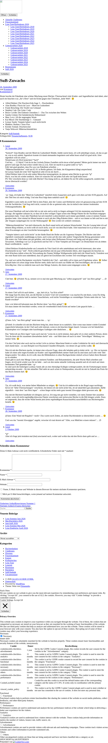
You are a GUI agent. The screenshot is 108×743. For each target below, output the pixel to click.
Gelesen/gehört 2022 (19, 57)
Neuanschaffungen (19, 136)
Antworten (9, 186)
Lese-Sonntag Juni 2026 (15, 519)
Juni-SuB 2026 (11, 523)
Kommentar (5, 470)
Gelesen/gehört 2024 (19, 62)
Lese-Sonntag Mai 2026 (15, 526)
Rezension (9, 567)
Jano (7, 272)
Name (3, 475)
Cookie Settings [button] (6, 600)
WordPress (20, 584)
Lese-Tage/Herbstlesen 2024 (22, 41)
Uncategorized (11, 574)
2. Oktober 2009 (12, 429)
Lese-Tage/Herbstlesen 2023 (22, 38)
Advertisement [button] (6, 722)
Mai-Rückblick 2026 (14, 521)
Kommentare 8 (6, 92)
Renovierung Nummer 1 (17, 503)
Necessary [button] (4, 633)
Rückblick (9, 570)
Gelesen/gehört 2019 (19, 50)
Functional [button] (4, 693)
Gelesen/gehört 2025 (19, 64)
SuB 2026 (9, 69)
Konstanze (8, 89)
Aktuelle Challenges (13, 20)
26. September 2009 (8, 87)
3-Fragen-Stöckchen (15, 506)
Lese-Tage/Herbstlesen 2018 (22, 27)
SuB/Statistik (14, 133)
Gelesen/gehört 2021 (19, 55)
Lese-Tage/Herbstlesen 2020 (22, 31)
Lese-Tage (9, 563)
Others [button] (3, 732)
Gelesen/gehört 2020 (19, 53)
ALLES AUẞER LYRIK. (23, 579)
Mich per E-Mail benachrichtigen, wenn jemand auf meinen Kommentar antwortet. (37, 494)
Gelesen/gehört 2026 (14, 46)
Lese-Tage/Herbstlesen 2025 (22, 43)
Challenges (9, 551)
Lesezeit (8, 565)
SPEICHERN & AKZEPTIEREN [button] (14, 739)
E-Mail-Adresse (7, 479)
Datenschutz (10, 581)
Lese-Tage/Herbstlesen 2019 (22, 29)
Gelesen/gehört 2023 (19, 60)
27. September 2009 (13, 274)
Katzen (8, 558)
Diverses (9, 553)
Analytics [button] (4, 712)
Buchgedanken (11, 549)
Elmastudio (25, 586)
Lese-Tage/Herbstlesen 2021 (22, 34)
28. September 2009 (13, 411)
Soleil (7, 146)
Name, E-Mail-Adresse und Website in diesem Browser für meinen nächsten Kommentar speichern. (44, 489)
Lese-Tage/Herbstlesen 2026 (17, 24)
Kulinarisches (11, 560)
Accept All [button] (18, 600)
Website (3, 484)
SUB (30, 136)
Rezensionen (10, 67)
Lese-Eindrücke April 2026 (16, 528)
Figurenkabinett (11, 22)
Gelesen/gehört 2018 (19, 48)
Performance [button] (5, 703)
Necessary (7, 636)
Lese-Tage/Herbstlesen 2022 (22, 36)
